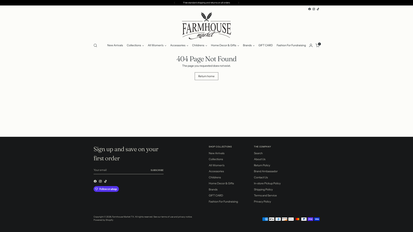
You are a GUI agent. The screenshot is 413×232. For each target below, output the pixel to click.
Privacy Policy (262, 201)
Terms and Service (265, 195)
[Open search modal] (95, 45)
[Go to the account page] (311, 45)
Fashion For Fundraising (223, 201)
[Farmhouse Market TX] (206, 25)
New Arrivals (216, 153)
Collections (216, 159)
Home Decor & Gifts (221, 183)
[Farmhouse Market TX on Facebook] (309, 9)
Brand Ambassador (266, 171)
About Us (259, 159)
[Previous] (174, 2)
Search (258, 153)
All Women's (216, 165)
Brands (213, 189)
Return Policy (262, 165)
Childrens (215, 177)
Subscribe (157, 170)
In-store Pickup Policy (267, 183)
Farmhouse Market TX (123, 216)
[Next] (238, 2)
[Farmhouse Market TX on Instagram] (313, 9)
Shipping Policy (263, 189)
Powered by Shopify (103, 220)
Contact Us (261, 177)
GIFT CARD (216, 195)
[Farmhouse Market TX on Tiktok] (318, 9)
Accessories (216, 171)
